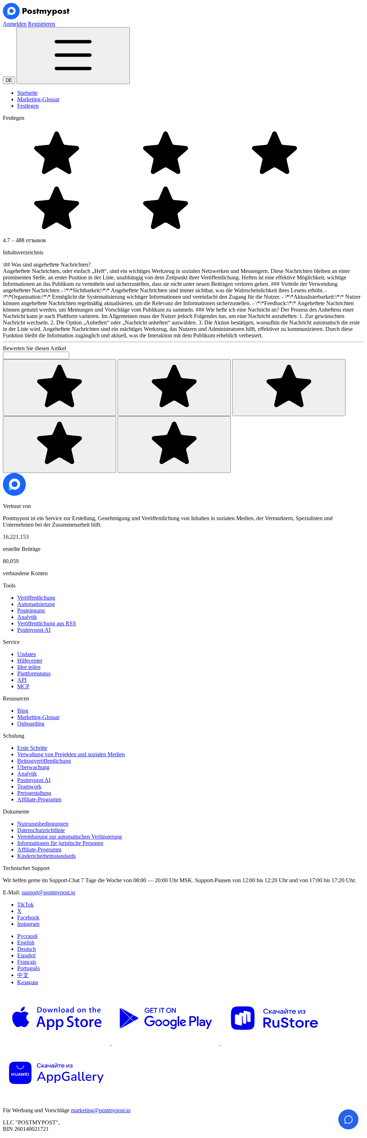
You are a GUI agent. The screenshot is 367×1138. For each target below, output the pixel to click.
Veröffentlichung (36, 598)
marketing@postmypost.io (100, 1110)
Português (28, 968)
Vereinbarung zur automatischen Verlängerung (69, 837)
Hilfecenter (29, 661)
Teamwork (29, 786)
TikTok (25, 905)
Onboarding (30, 724)
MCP (23, 686)
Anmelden (15, 24)
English (25, 942)
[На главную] (36, 17)
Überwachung (33, 767)
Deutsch (26, 949)
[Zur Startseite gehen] (14, 494)
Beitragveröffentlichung (44, 761)
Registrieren (41, 24)
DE (9, 80)
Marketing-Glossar (38, 99)
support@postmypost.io (48, 892)
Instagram (28, 924)
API (22, 680)
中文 (23, 975)
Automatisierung (36, 604)
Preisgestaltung (34, 793)
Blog (22, 711)
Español (26, 955)
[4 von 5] (59, 444)
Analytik (27, 617)
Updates (26, 654)
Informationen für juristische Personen (60, 843)
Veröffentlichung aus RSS (46, 623)
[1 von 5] (59, 387)
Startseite (27, 93)
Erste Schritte (32, 748)
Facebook (28, 917)
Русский (27, 936)
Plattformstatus (34, 673)
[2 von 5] (174, 387)
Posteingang (31, 610)
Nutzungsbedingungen (42, 824)
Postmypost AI (34, 630)
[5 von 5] (174, 444)
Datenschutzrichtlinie (41, 830)
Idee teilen (28, 667)
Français (26, 962)
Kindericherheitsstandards (46, 856)
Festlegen (28, 106)
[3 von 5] (288, 387)
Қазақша (27, 982)
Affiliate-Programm (39, 799)
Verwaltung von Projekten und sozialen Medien (71, 754)
